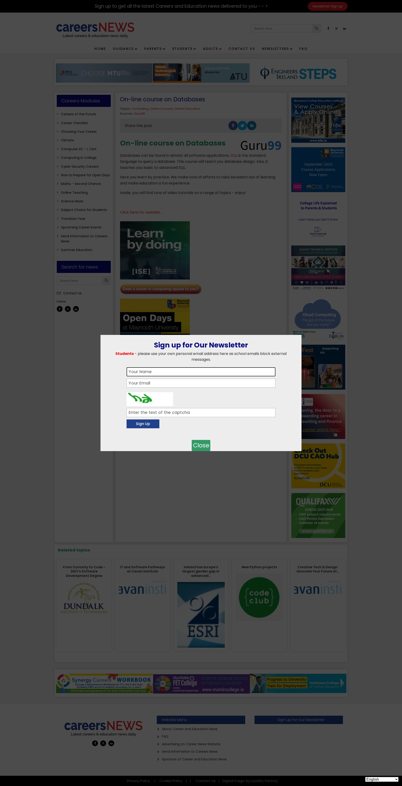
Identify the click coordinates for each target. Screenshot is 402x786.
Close (201, 445)
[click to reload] (150, 398)
